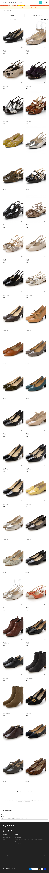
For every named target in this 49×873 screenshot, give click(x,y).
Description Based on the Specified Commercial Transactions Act (29, 839)
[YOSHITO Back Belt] (36, 140)
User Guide (5, 841)
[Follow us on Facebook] (6, 831)
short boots (12, 818)
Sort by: (36, 15)
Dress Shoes (24, 818)
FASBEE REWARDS (6, 843)
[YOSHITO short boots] (13, 627)
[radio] (45, 19)
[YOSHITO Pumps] (13, 140)
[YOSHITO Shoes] (13, 662)
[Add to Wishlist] (21, 47)
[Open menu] (3, 2)
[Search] (40, 2)
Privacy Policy (18, 841)
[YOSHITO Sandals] (13, 70)
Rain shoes (20, 818)
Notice (4, 839)
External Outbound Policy (20, 843)
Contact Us (5, 846)
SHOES (2, 816)
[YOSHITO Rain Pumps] (13, 35)
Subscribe (43, 855)
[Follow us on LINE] (11, 831)
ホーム (4, 10)
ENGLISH (4, 863)
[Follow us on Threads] (8, 831)
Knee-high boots (7, 818)
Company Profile (6, 837)
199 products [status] (13, 19)
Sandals (16, 818)
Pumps (2, 818)
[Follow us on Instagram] (3, 831)
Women (2, 814)
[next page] (31, 791)
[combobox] (28, 2)
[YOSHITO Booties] (13, 767)
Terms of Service (19, 837)
